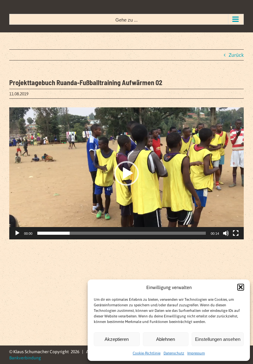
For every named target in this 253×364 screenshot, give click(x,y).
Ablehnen (165, 339)
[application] (126, 173)
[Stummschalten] (226, 233)
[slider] (121, 233)
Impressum (196, 353)
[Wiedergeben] (17, 233)
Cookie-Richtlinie (146, 353)
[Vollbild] (236, 233)
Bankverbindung (25, 357)
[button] (241, 287)
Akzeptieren (117, 339)
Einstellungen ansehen (217, 339)
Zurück (236, 55)
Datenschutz (174, 353)
